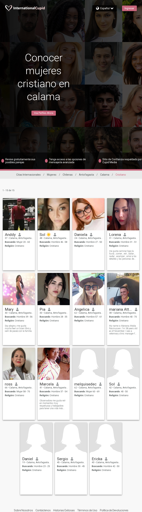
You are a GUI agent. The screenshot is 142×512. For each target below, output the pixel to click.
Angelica (81, 309)
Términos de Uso (87, 510)
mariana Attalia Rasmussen (120, 309)
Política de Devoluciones (114, 510)
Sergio (62, 459)
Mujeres (51, 174)
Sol (112, 384)
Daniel (27, 459)
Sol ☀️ (45, 234)
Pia (42, 309)
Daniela (80, 234)
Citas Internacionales (28, 174)
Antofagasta (86, 174)
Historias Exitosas (64, 510)
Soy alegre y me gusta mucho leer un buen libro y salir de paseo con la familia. (18, 328)
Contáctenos (43, 510)
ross (8, 384)
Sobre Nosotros (23, 510)
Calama (104, 174)
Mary (9, 309)
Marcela (47, 384)
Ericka (97, 459)
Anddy (10, 234)
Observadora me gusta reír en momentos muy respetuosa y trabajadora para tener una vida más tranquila (52, 404)
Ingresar (129, 8)
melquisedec (85, 384)
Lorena (115, 234)
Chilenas (68, 174)
